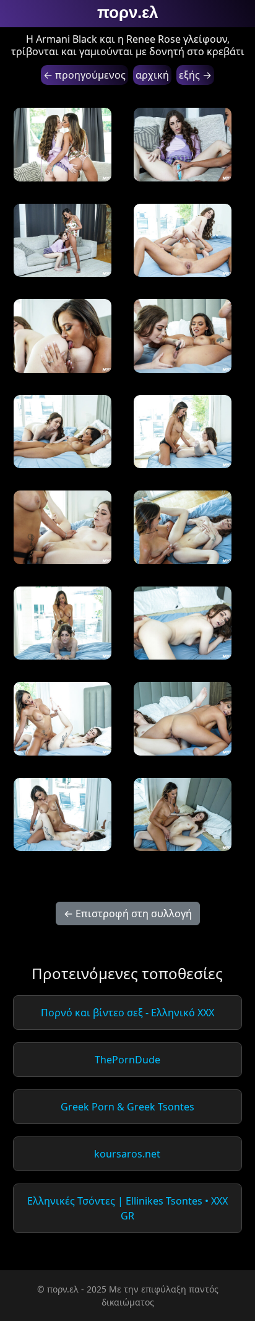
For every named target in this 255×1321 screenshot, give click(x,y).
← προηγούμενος (84, 75)
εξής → (195, 75)
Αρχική (152, 75)
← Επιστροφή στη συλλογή (128, 913)
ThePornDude (127, 1059)
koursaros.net (127, 1154)
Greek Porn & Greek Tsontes (127, 1107)
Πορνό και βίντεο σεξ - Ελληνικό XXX (127, 1012)
